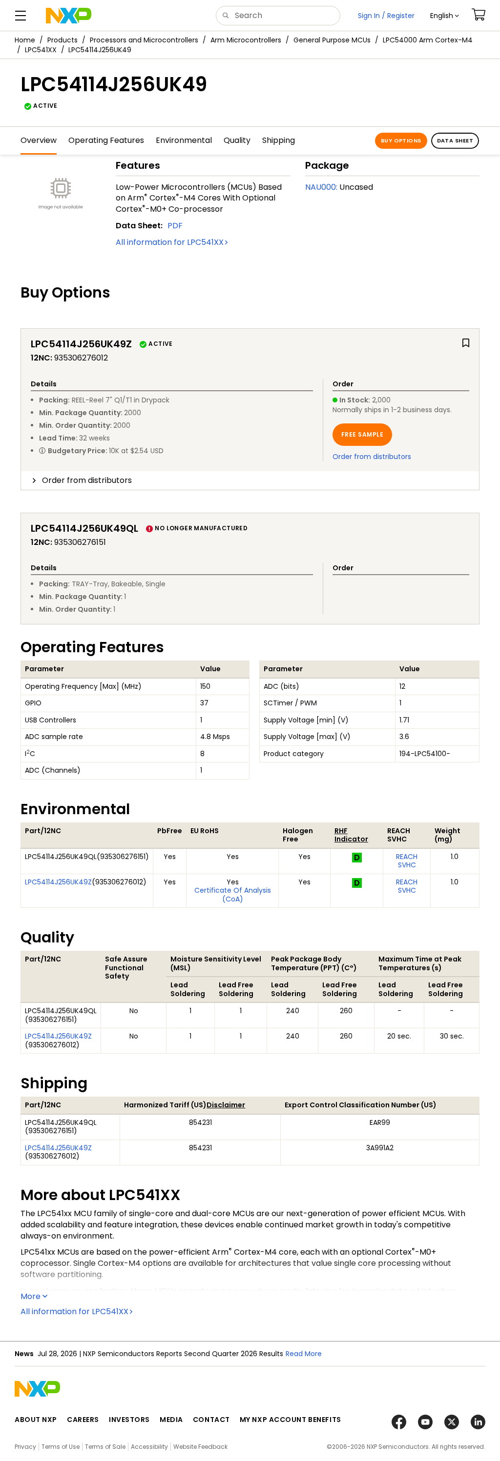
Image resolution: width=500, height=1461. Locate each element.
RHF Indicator (351, 835)
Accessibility (149, 1446)
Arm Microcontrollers (245, 40)
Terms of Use (61, 1446)
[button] (444, 15)
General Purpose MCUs (332, 40)
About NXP (36, 1419)
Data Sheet (455, 140)
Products (62, 40)
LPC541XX (41, 50)
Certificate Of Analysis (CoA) (232, 894)
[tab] (250, 480)
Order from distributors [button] (87, 480)
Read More (304, 1354)
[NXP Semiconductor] (68, 15)
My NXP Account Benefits (290, 1419)
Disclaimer (226, 1105)
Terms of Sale (105, 1446)
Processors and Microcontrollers (144, 40)
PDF (175, 225)
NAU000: (321, 187)
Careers (83, 1419)
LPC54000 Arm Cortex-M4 (428, 40)
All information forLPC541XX (170, 242)
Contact (211, 1419)
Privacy (25, 1446)
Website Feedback (200, 1446)
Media (171, 1419)
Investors (129, 1419)
